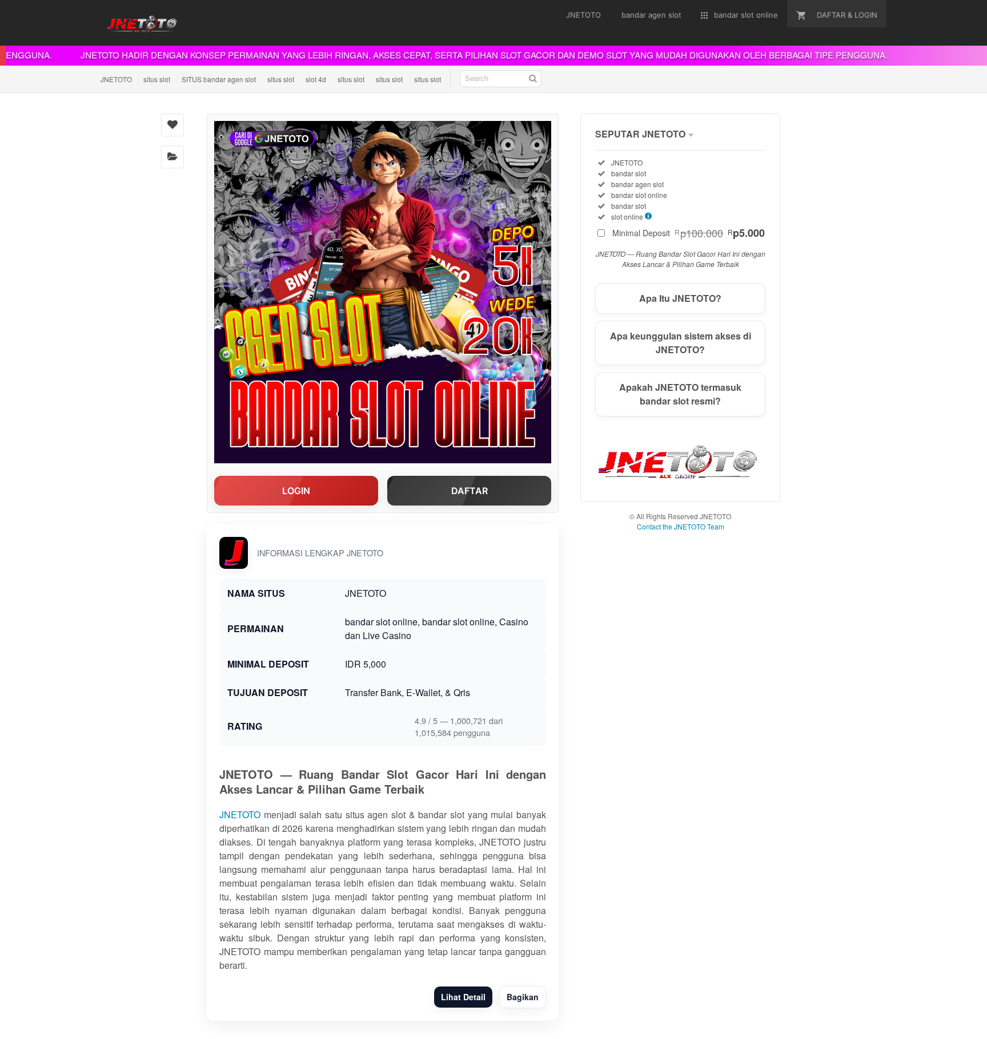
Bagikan (523, 996)
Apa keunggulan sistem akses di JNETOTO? (680, 342)
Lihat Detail (463, 996)
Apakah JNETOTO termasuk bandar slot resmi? (680, 394)
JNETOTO (116, 79)
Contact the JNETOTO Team (680, 526)
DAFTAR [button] (469, 490)
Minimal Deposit (688, 233)
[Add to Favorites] (172, 125)
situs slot (156, 79)
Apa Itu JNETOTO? (680, 298)
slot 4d (316, 79)
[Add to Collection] (172, 156)
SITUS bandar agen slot (219, 79)
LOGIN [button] (296, 490)
